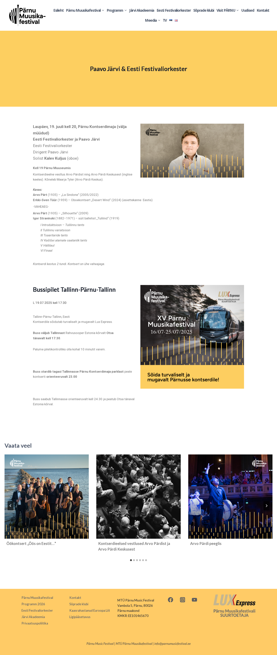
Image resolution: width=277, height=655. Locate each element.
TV (165, 20)
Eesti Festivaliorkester (174, 10)
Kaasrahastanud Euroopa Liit (89, 610)
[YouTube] (194, 599)
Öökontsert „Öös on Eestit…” (31, 543)
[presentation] (47, 496)
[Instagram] (182, 599)
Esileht (58, 10)
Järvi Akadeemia (141, 10)
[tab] (131, 560)
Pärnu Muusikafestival (37, 598)
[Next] (266, 505)
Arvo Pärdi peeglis (205, 543)
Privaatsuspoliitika (34, 623)
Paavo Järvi (58, 152)
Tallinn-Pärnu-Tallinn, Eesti (51, 317)
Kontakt (263, 10)
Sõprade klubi (203, 10)
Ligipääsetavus (79, 617)
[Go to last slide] (11, 505)
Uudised (247, 10)
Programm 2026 (33, 604)
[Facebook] (170, 599)
